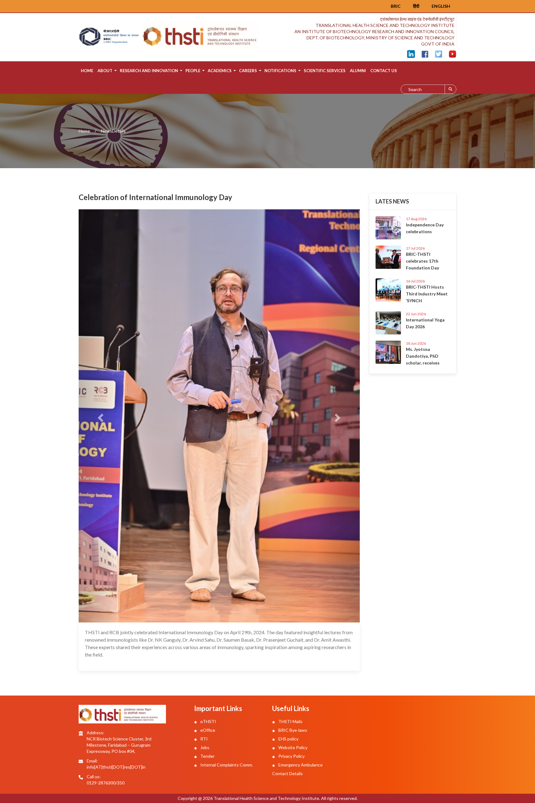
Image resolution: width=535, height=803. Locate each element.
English (441, 6)
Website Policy (292, 747)
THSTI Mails (289, 721)
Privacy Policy (291, 756)
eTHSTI (207, 721)
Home (87, 70)
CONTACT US (383, 70)
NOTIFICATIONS (280, 70)
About (105, 70)
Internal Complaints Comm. (226, 764)
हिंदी (416, 6)
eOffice (207, 730)
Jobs (204, 747)
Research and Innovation (149, 70)
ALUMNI (358, 70)
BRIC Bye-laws (292, 730)
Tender (207, 756)
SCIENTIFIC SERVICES (325, 70)
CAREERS (248, 70)
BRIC (396, 6)
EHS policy (287, 738)
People (192, 70)
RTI (203, 738)
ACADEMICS (220, 70)
